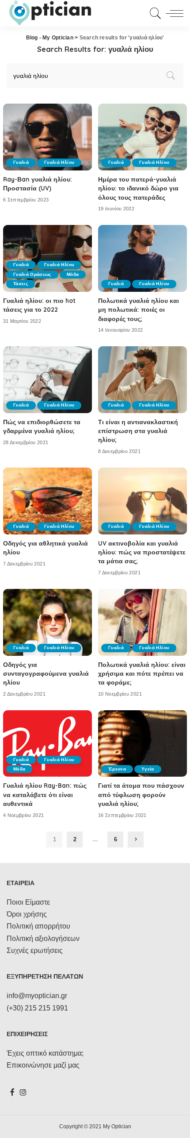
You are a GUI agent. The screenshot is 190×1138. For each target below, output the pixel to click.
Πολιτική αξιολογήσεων (43, 938)
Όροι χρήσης (27, 914)
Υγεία (147, 768)
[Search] (154, 13)
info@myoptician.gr (37, 995)
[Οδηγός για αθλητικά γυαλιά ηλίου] (47, 501)
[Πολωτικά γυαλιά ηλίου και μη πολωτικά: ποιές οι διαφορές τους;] (142, 258)
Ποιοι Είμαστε (28, 902)
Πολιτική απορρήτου (38, 926)
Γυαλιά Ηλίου (59, 162)
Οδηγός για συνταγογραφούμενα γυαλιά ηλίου (46, 673)
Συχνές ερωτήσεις (35, 950)
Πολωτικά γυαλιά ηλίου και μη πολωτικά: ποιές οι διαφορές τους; (138, 309)
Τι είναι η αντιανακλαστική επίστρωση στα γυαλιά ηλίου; (138, 431)
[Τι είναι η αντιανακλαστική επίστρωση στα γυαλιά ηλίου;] (142, 379)
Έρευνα (117, 768)
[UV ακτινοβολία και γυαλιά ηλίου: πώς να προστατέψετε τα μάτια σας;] (142, 501)
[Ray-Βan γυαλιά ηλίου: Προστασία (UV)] (47, 137)
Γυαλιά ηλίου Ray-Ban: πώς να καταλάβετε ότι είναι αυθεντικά (45, 794)
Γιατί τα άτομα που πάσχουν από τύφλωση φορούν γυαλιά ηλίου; (141, 794)
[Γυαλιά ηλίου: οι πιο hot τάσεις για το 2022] (47, 258)
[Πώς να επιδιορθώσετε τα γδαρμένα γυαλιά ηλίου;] (47, 379)
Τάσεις (20, 283)
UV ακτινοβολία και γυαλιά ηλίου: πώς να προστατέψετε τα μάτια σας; (142, 552)
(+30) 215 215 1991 (37, 1008)
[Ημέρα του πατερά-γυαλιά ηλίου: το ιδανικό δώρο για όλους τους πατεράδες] (142, 137)
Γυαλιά (21, 162)
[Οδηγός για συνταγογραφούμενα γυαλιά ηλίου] (47, 622)
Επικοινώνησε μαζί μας (43, 1065)
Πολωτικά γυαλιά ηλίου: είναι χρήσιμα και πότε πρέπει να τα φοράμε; (142, 673)
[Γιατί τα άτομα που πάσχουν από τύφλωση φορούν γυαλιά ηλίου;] (142, 743)
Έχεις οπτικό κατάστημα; (45, 1053)
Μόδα (73, 274)
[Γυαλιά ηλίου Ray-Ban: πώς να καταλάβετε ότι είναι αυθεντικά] (47, 743)
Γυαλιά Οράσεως (32, 274)
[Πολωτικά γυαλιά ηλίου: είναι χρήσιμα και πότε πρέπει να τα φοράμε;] (142, 622)
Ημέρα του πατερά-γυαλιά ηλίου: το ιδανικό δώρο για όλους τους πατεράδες (138, 188)
